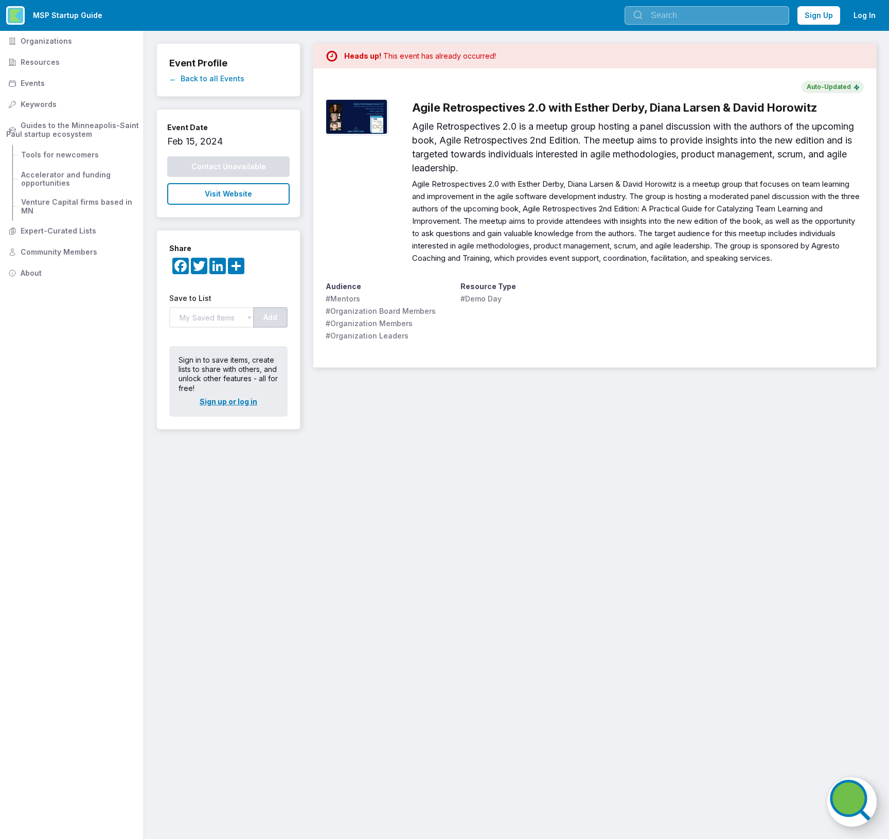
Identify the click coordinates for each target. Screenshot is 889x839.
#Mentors (343, 298)
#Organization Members (369, 323)
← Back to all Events (206, 78)
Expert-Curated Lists (51, 230)
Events (25, 83)
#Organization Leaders (367, 335)
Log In (865, 15)
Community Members (51, 251)
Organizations (39, 41)
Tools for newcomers (60, 154)
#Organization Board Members (381, 311)
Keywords (31, 104)
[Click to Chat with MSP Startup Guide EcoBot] (852, 802)
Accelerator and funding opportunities (67, 179)
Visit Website (228, 193)
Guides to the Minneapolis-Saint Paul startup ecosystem (73, 129)
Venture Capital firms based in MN (77, 206)
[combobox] (707, 15)
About (24, 273)
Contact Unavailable (228, 166)
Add (270, 317)
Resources (33, 62)
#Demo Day (481, 298)
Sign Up (819, 15)
